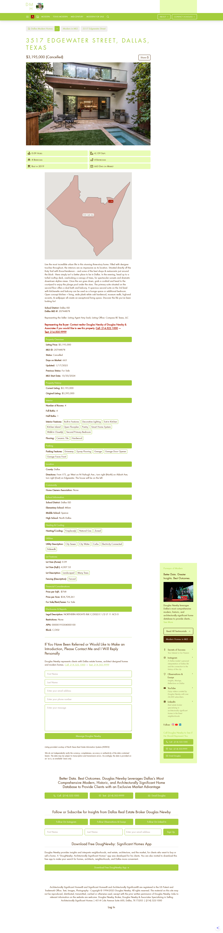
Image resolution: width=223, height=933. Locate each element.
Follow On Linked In (156, 821)
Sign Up (171, 831)
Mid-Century (77, 16)
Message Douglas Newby (88, 736)
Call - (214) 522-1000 (178, 742)
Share (143, 57)
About (163, 16)
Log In (111, 907)
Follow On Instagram (66, 821)
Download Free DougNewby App (110, 867)
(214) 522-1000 (154, 900)
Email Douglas (175, 756)
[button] (88, 215)
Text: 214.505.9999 (56, 331)
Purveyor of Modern (173, 568)
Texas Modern (60, 16)
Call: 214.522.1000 (107, 328)
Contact (183, 16)
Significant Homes (97, 887)
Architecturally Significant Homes (65, 887)
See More (168, 622)
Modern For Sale (95, 16)
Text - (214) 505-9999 (178, 749)
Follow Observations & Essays (111, 821)
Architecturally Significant (125, 887)
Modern (45, 16)
